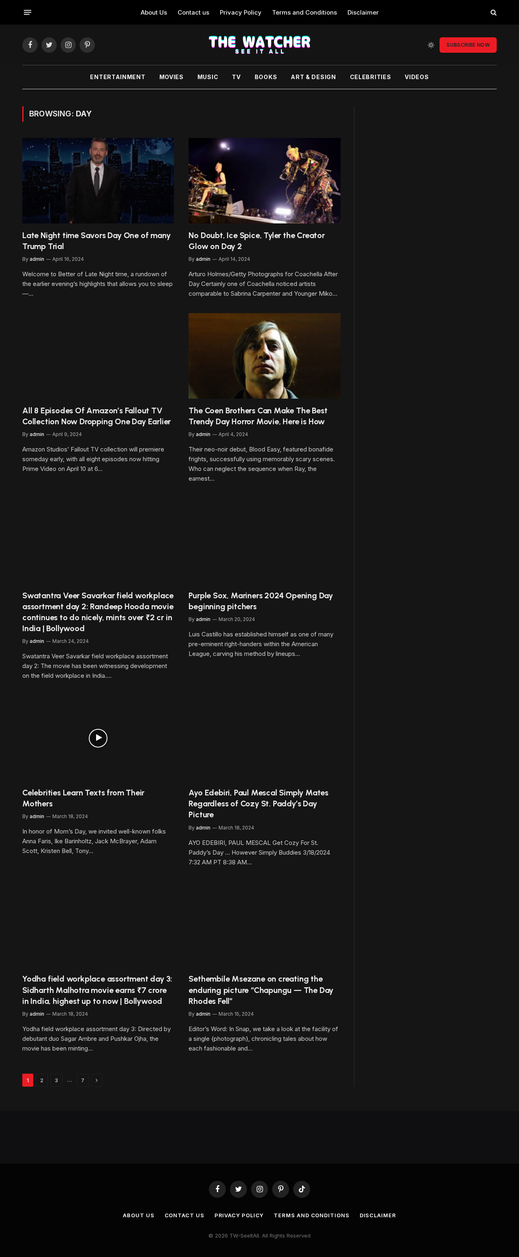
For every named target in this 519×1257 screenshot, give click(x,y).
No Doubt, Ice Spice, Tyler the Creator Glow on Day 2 (256, 240)
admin (37, 259)
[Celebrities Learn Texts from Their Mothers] (98, 738)
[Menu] (27, 12)
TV (236, 76)
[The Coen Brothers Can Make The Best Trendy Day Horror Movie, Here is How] (265, 356)
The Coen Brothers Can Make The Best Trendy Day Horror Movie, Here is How (258, 416)
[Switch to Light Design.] (431, 45)
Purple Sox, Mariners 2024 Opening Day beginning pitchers (261, 601)
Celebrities (370, 76)
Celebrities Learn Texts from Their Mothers (83, 798)
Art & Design (313, 76)
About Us (154, 12)
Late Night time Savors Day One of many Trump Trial (96, 240)
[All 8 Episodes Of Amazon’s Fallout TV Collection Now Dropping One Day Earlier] (98, 356)
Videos (417, 76)
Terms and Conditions (304, 12)
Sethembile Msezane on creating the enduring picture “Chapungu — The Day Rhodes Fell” (261, 990)
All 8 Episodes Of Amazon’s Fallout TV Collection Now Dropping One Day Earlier (96, 416)
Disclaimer (363, 12)
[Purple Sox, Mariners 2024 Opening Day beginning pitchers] (265, 541)
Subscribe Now (468, 45)
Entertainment (117, 76)
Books (266, 76)
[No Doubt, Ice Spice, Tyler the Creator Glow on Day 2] (265, 180)
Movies (171, 76)
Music (208, 76)
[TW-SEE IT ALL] (259, 45)
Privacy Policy (241, 12)
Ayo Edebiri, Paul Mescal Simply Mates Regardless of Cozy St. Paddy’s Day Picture (258, 803)
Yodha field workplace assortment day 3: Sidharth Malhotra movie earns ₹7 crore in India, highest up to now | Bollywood (97, 990)
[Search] (493, 12)
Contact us (193, 12)
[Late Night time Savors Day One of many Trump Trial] (98, 180)
